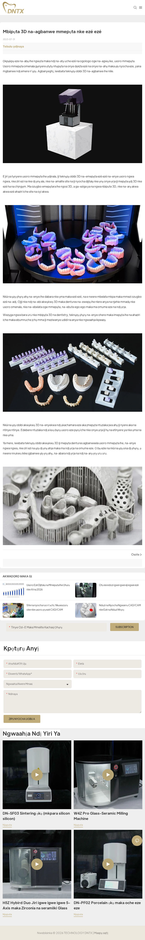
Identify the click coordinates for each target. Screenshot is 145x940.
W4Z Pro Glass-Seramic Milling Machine (101, 816)
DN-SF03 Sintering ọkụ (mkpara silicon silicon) (36, 816)
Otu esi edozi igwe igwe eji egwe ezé (119, 585)
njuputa (7, 824)
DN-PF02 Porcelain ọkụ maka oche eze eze (107, 905)
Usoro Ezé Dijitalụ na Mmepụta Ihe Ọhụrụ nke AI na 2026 (48, 587)
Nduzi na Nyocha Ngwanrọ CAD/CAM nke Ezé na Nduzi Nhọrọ (120, 607)
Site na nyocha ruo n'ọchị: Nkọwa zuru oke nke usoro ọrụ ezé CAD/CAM (47, 607)
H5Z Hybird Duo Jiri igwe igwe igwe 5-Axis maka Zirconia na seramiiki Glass (36, 905)
